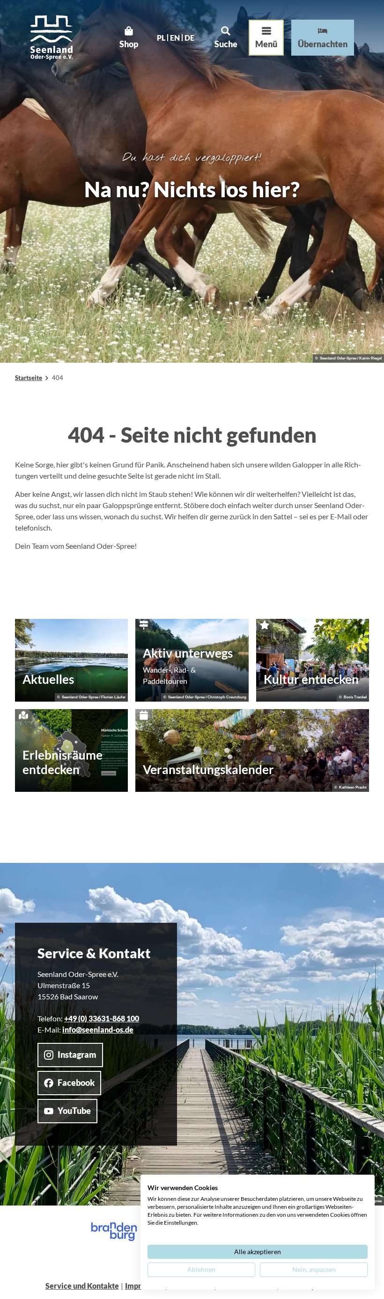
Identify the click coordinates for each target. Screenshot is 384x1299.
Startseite (28, 377)
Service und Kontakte (82, 1285)
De (189, 38)
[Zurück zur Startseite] (51, 37)
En (175, 38)
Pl (161, 38)
